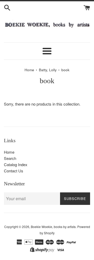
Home (9, 152)
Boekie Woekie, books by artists (53, 226)
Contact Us (13, 170)
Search (10, 158)
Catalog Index (15, 164)
